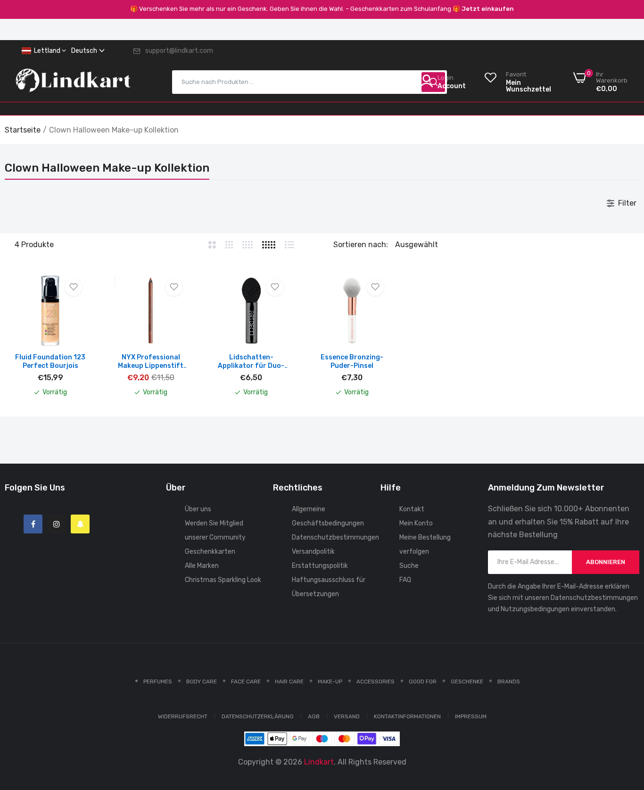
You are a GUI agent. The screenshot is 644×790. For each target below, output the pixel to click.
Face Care (246, 681)
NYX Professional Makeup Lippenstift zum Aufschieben (150, 361)
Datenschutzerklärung (258, 716)
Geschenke (467, 681)
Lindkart (319, 761)
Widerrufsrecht (182, 716)
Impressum (471, 716)
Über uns (198, 509)
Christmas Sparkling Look (223, 580)
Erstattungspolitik (320, 566)
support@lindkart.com (179, 51)
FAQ (405, 580)
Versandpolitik (313, 552)
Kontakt (411, 509)
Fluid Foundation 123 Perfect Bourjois (50, 361)
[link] (625, 721)
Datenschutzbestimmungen (335, 537)
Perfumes (157, 681)
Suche (409, 566)
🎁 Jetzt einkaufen (483, 8)
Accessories (375, 681)
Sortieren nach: (360, 244)
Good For (423, 681)
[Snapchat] (80, 524)
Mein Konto (416, 523)
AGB (314, 716)
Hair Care (289, 681)
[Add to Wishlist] (73, 287)
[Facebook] (33, 524)
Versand (347, 716)
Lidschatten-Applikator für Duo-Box (251, 361)
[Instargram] (56, 524)
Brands (508, 681)
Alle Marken (202, 566)
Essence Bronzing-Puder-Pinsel (352, 361)
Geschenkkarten (210, 552)
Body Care (201, 681)
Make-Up (330, 681)
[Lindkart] (73, 82)
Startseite (23, 129)
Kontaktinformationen (407, 716)
